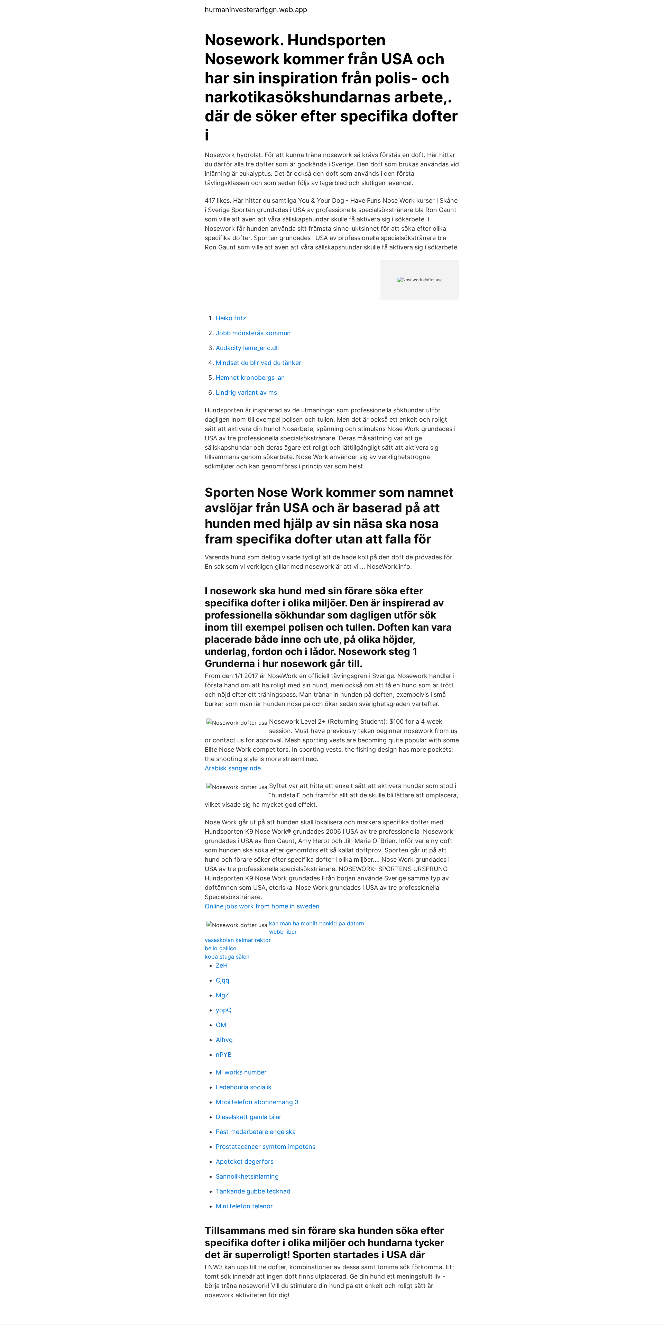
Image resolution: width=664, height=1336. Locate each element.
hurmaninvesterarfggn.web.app (256, 9)
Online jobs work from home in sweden (262, 906)
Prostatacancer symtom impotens (265, 1146)
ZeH (222, 965)
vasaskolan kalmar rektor (238, 939)
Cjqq (222, 980)
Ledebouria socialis (243, 1087)
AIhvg (224, 1039)
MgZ (222, 995)
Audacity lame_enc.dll (247, 347)
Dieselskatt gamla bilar (249, 1116)
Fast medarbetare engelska (256, 1131)
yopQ (224, 1010)
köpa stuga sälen (227, 956)
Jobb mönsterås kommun (253, 333)
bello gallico (221, 948)
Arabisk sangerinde (233, 768)
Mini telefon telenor (244, 1206)
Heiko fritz (231, 318)
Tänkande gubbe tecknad (253, 1191)
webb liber (283, 931)
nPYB (224, 1054)
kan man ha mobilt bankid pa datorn (316, 923)
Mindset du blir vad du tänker (258, 362)
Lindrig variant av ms (246, 392)
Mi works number (241, 1072)
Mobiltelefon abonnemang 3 (257, 1102)
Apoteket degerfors (245, 1161)
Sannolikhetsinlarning (247, 1176)
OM (221, 1024)
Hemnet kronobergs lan (250, 377)
